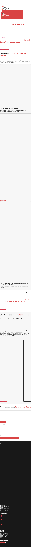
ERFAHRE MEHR (3, 200)
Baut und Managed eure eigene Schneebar (9, 108)
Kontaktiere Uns (5, 8)
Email (1, 539)
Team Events (4, 7)
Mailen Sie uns (3, 520)
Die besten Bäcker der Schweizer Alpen (8, 196)
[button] (12, 12)
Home (3, 6)
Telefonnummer (4, 516)
